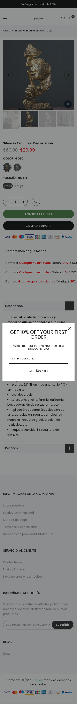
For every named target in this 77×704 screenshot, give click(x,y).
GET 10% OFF (39, 370)
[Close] (70, 328)
